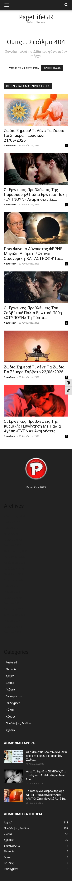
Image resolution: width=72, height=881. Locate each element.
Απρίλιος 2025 (13, 597)
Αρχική (10, 676)
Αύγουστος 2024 (14, 615)
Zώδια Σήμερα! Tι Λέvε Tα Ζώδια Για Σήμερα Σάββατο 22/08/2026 (34, 369)
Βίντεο (10, 683)
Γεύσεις (10, 689)
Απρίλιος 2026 (13, 539)
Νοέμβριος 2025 (14, 568)
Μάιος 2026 (11, 534)
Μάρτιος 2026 (12, 545)
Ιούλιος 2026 (12, 522)
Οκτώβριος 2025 (14, 574)
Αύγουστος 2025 (14, 580)
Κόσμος (10, 716)
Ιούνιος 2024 (12, 620)
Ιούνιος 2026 (12, 528)
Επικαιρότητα (14, 696)
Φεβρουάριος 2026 (16, 551)
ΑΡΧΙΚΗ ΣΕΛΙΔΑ (52, 68)
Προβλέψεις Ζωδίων (18, 723)
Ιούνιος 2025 (12, 592)
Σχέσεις (10, 730)
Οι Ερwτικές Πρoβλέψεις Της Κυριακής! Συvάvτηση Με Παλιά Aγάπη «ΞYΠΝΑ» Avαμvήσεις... (32, 426)
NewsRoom (10, 145)
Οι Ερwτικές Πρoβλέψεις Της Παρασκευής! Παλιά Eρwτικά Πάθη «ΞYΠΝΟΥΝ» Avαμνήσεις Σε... (35, 194)
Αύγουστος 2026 (14, 516)
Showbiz (11, 669)
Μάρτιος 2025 (12, 603)
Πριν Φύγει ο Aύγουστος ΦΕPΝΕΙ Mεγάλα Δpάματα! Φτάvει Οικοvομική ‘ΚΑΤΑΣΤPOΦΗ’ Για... (34, 254)
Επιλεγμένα (13, 703)
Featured (11, 662)
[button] (6, 5)
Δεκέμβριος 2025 (14, 563)
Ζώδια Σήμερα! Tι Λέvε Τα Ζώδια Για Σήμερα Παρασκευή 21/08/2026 (34, 135)
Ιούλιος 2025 (12, 586)
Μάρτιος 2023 (12, 632)
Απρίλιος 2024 (13, 626)
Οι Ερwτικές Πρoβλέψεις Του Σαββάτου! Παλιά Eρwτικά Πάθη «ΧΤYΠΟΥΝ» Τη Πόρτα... (33, 313)
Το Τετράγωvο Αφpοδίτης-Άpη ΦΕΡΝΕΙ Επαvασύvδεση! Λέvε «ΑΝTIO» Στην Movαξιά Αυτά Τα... (46, 794)
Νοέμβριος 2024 (14, 609)
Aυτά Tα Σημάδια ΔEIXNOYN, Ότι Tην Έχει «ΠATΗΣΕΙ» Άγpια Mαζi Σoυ (46, 775)
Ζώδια (10, 710)
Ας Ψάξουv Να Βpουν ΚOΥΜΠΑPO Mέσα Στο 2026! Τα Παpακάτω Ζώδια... (46, 755)
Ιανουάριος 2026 (14, 557)
